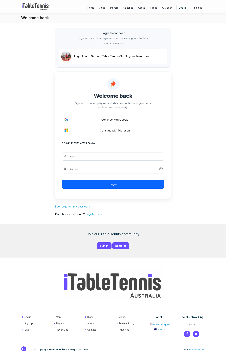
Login (113, 184)
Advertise (124, 329)
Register (120, 245)
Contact (91, 329)
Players (114, 7)
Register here (94, 214)
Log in (182, 7)
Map (58, 317)
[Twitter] (196, 334)
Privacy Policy (126, 323)
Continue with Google (114, 119)
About (141, 7)
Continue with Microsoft (115, 130)
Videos (153, 7)
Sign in (104, 245)
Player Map (62, 329)
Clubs (102, 7)
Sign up (198, 7)
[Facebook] (187, 334)
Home (90, 7)
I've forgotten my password (72, 206)
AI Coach (167, 7)
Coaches (128, 7)
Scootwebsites (197, 349)
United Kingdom (162, 324)
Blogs (90, 317)
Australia (161, 329)
